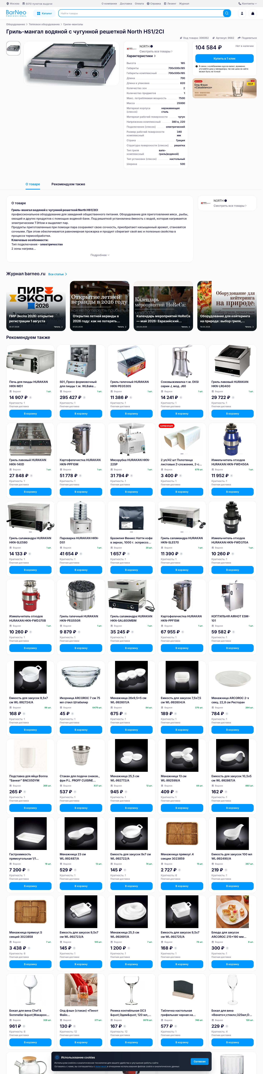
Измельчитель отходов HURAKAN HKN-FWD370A (229, 540)
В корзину (30, 413)
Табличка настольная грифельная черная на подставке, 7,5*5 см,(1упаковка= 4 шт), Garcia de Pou (181, 1013)
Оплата (139, 3)
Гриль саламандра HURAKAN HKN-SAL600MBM (131, 618)
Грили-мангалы (73, 24)
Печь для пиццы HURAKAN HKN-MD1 (28, 384)
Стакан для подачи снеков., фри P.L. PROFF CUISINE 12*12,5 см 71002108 (80, 778)
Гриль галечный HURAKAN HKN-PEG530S (129, 384)
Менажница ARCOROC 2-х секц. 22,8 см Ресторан (230, 700)
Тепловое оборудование (44, 24)
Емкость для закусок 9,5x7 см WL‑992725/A (180, 934)
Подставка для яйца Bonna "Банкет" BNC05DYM (28, 778)
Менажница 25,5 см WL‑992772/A (124, 778)
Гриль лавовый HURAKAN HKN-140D (27, 462)
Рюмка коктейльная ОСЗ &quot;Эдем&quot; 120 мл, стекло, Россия (129, 1013)
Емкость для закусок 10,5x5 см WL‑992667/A (231, 778)
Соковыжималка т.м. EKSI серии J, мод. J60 (180, 384)
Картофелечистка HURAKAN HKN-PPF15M (181, 618)
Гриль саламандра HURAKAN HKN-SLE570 (182, 540)
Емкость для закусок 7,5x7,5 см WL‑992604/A (181, 700)
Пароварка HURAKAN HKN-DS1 (79, 540)
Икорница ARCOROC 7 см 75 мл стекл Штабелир (80, 700)
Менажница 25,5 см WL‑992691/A (124, 934)
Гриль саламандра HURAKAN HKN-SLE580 (30, 540)
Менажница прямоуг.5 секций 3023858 (25, 934)
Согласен (200, 1061)
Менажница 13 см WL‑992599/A (173, 778)
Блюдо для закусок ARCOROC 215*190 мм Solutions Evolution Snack (229, 935)
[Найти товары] (227, 13)
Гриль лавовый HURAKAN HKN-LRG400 (229, 384)
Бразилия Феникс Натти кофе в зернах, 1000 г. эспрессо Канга (131, 540)
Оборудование (15, 24)
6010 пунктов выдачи (39, 3)
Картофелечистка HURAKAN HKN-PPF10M (80, 462)
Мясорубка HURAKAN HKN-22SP (130, 462)
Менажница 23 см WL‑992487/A (73, 856)
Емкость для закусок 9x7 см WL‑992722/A (130, 856)
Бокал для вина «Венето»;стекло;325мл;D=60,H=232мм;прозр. (232, 1013)
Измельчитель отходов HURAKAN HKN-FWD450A (230, 462)
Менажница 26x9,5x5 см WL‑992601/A (128, 700)
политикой (101, 1066)
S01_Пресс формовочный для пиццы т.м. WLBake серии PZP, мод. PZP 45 (78, 384)
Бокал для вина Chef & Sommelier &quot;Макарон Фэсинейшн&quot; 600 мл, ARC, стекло (28, 1013)
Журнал (184, 3)
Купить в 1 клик (224, 58)
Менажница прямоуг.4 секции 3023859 (177, 856)
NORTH (145, 46)
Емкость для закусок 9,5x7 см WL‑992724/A (28, 700)
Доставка (126, 3)
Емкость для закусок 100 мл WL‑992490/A (231, 856)
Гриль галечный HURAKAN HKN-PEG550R (79, 618)
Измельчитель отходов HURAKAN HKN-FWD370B (27, 618)
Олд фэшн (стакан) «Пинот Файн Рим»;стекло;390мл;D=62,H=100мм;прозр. (80, 1013)
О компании (109, 3)
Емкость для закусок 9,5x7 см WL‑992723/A (79, 934)
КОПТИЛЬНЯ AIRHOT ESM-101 (230, 618)
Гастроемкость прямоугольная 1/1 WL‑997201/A (22, 856)
